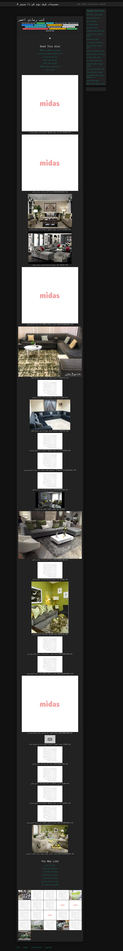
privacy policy (93, 4)
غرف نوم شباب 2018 (73, 23)
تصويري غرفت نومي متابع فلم (96, 54)
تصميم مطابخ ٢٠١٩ (92, 24)
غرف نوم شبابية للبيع (68, 27)
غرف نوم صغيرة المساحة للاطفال (50, 66)
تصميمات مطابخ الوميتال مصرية (95, 64)
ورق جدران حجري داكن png (50, 884)
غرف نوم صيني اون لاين (50, 56)
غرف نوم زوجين (50, 30)
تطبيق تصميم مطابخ (93, 39)
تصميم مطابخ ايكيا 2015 (95, 14)
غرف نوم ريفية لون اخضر (28, 23)
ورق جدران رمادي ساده (50, 878)
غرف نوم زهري (50, 23)
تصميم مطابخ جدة (92, 27)
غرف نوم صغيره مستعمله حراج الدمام (50, 53)
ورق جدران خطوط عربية (50, 871)
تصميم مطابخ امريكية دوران (96, 69)
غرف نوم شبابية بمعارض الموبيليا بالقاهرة (35, 28)
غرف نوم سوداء (41, 23)
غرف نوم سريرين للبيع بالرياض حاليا (35, 27)
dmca (78, 4)
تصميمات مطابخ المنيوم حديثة (94, 46)
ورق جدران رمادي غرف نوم (50, 881)
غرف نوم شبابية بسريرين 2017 (57, 28)
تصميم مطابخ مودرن (93, 80)
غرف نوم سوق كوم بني (40, 25)
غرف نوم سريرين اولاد (61, 23)
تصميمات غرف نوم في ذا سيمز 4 (38, 4)
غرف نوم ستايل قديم (27, 25)
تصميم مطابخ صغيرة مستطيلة (96, 31)
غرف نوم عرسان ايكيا (50, 63)
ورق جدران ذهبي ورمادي (50, 868)
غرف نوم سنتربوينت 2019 (54, 27)
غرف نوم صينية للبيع (50, 60)
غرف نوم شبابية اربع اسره (70, 25)
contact (84, 4)
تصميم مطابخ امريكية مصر (95, 42)
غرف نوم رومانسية (72, 28)
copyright (102, 4)
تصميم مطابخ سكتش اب (93, 57)
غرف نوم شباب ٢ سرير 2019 (55, 25)
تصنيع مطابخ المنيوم (93, 18)
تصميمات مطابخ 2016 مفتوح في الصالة (95, 76)
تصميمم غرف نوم (92, 21)
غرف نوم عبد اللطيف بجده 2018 (50, 50)
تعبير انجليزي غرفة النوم (95, 51)
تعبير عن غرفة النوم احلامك (96, 83)
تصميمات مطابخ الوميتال (95, 72)
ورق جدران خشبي (50, 865)
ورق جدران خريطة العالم (50, 875)
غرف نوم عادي (50, 69)
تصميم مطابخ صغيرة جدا (94, 60)
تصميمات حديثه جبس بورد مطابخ (95, 35)
